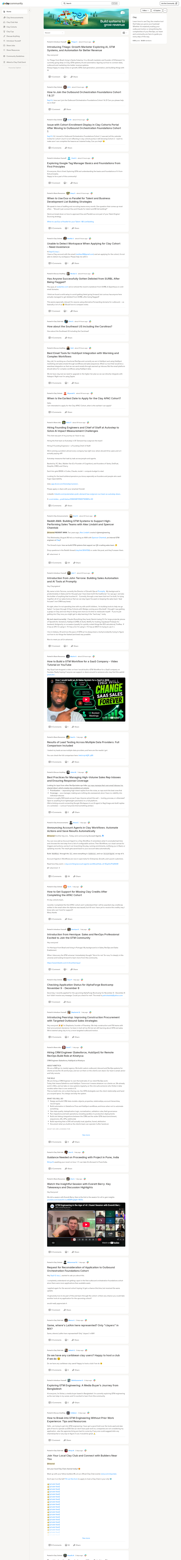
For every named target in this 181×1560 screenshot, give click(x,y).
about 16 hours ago (82, 393)
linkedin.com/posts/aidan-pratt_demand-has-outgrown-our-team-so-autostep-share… (87, 494)
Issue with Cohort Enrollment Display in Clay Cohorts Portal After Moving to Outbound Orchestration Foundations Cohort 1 (84, 128)
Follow (145, 10)
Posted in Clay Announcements (57, 516)
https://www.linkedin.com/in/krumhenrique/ (64, 963)
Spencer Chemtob (99, 537)
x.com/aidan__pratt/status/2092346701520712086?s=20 (71, 499)
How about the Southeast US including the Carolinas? (79, 326)
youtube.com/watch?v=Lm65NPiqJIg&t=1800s (65, 1200)
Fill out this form (71, 1479)
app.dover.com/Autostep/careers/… (65, 484)
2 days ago (79, 1320)
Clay (58, 540)
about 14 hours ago (81, 321)
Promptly (101, 591)
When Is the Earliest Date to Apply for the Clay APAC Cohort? (84, 398)
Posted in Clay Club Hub (55, 321)
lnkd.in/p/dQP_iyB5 (86, 755)
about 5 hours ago (81, 238)
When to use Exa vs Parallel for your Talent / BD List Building (70, 222)
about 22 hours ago (85, 516)
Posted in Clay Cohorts (54, 87)
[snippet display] (125, 33)
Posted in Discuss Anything (56, 273)
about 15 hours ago (81, 348)
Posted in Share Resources (56, 193)
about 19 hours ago (78, 422)
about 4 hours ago (84, 158)
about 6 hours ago (84, 273)
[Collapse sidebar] (29, 10)
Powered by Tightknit (15, 68)
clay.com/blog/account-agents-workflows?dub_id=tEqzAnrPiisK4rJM (91, 864)
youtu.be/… (51, 675)
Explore (158, 10)
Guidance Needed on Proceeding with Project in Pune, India (83, 1157)
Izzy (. (57, 252)
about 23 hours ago (84, 656)
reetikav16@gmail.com (85, 254)
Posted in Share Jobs (54, 422)
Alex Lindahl (84, 532)
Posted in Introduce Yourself (56, 42)
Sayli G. (50, 100)
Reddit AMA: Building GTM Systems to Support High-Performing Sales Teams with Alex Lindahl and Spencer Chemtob (80, 524)
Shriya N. (50, 1162)
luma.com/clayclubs (108, 1474)
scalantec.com (62, 287)
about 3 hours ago (85, 42)
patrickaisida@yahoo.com (112, 995)
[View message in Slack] (93, 41)
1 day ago (79, 737)
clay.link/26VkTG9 (82, 550)
